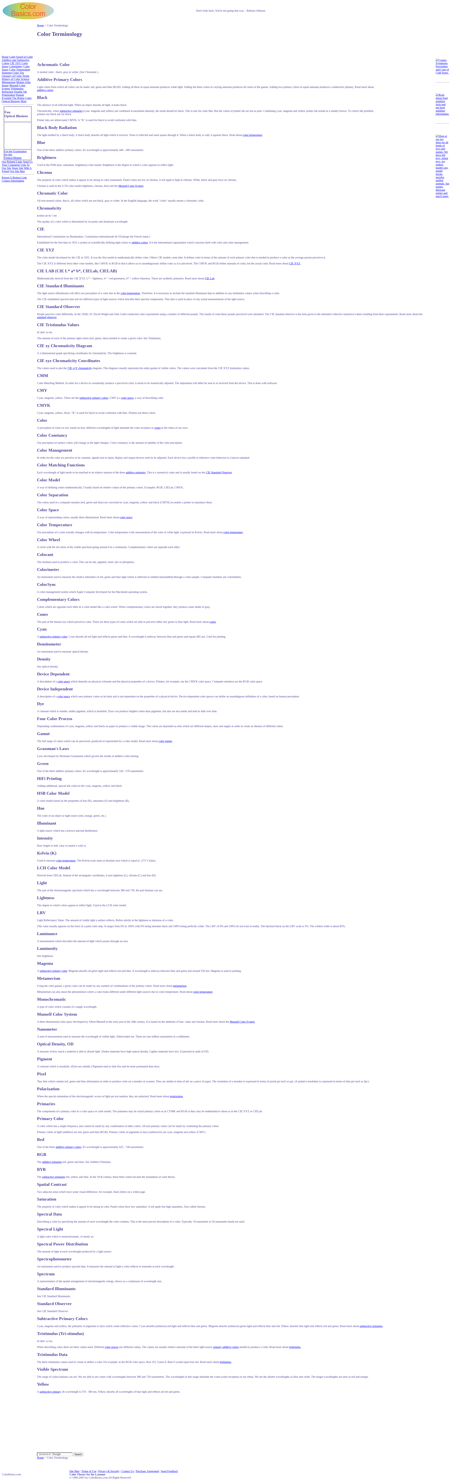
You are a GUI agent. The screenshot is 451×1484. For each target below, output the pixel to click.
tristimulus (295, 1347)
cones (157, 427)
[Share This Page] (426, 42)
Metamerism (9, 82)
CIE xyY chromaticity (79, 368)
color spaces (111, 1347)
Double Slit (20, 91)
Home (40, 25)
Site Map (74, 1471)
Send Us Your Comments (17, 163)
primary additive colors (226, 1347)
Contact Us (127, 1471)
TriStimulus (17, 88)
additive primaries (136, 472)
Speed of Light (24, 56)
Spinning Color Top (13, 72)
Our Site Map (17, 171)
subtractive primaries (71, 110)
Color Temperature (19, 69)
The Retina (18, 98)
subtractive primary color (53, 636)
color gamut (165, 741)
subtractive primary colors (93, 397)
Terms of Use (88, 1471)
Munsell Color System (130, 185)
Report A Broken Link (14, 177)
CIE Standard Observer (219, 472)
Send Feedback (169, 1471)
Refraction (7, 91)
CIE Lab (209, 278)
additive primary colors (68, 1147)
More (24, 101)
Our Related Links (12, 161)
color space (127, 397)
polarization (176, 1096)
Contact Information (13, 180)
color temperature (252, 135)
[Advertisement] (228, 47)
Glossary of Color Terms (15, 75)
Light (12, 56)
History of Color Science (15, 79)
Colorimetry (16, 66)
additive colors (45, 90)
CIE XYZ (294, 263)
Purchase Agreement (147, 1471)
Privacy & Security (108, 1471)
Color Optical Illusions (17, 100)
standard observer (46, 317)
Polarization (8, 94)
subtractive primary (50, 1391)
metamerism (179, 985)
